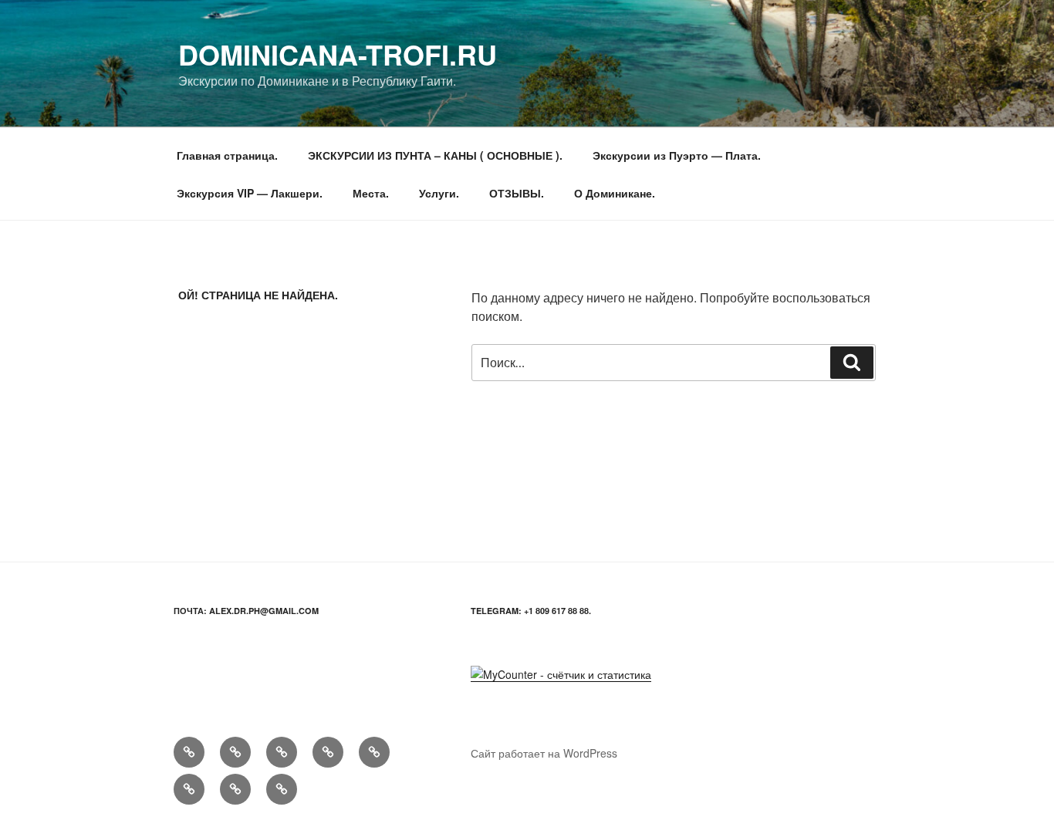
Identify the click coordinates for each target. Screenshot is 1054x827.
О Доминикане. (614, 193)
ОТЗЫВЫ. (516, 193)
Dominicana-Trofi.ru (337, 54)
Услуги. (439, 193)
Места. (371, 193)
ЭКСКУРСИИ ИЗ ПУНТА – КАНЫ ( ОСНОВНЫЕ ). (435, 155)
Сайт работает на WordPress (544, 753)
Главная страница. (227, 155)
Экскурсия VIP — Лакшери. (250, 193)
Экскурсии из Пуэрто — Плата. (677, 155)
